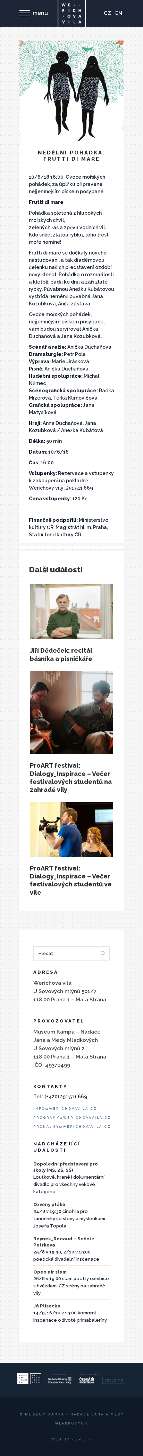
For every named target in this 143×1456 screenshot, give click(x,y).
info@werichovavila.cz (65, 1108)
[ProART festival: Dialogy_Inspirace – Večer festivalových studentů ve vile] (71, 829)
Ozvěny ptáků (49, 1204)
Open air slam (50, 1272)
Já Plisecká (46, 1305)
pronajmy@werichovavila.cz (72, 1126)
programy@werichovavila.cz (72, 1117)
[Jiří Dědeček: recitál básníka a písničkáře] (71, 612)
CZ (107, 13)
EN (118, 13)
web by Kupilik (71, 1439)
